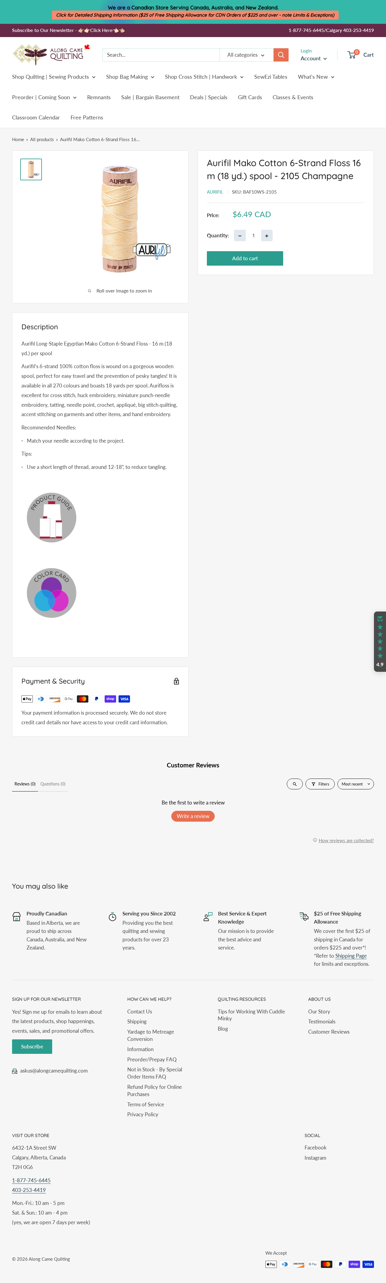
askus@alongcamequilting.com (54, 1070)
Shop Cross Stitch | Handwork (201, 76)
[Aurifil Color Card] (100, 593)
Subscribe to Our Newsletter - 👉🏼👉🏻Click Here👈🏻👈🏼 (68, 30)
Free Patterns (87, 117)
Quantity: (218, 235)
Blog (223, 1028)
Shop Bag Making (127, 76)
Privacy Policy (142, 1114)
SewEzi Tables (270, 76)
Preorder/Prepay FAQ (152, 1059)
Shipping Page (351, 956)
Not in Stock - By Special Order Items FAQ (154, 1073)
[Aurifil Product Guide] (100, 517)
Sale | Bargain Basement (150, 97)
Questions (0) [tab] (52, 783)
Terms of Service (145, 1104)
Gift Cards (250, 97)
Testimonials (321, 1021)
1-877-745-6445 (31, 1180)
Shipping (137, 1021)
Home (18, 139)
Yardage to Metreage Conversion (150, 1035)
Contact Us (139, 1011)
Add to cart (245, 258)
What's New (313, 76)
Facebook (316, 1147)
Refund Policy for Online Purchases (154, 1090)
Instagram (315, 1158)
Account (311, 58)
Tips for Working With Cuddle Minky (251, 1015)
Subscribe (32, 1046)
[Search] (281, 55)
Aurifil (215, 191)
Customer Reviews (329, 1032)
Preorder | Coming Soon (41, 97)
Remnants (99, 97)
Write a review (193, 816)
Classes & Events (293, 97)
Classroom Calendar (36, 117)
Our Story (319, 1011)
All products (42, 139)
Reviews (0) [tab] (25, 783)
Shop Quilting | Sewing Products (50, 76)
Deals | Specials (208, 97)
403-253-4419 (29, 1190)
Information (140, 1049)
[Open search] (295, 784)
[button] (380, 641)
